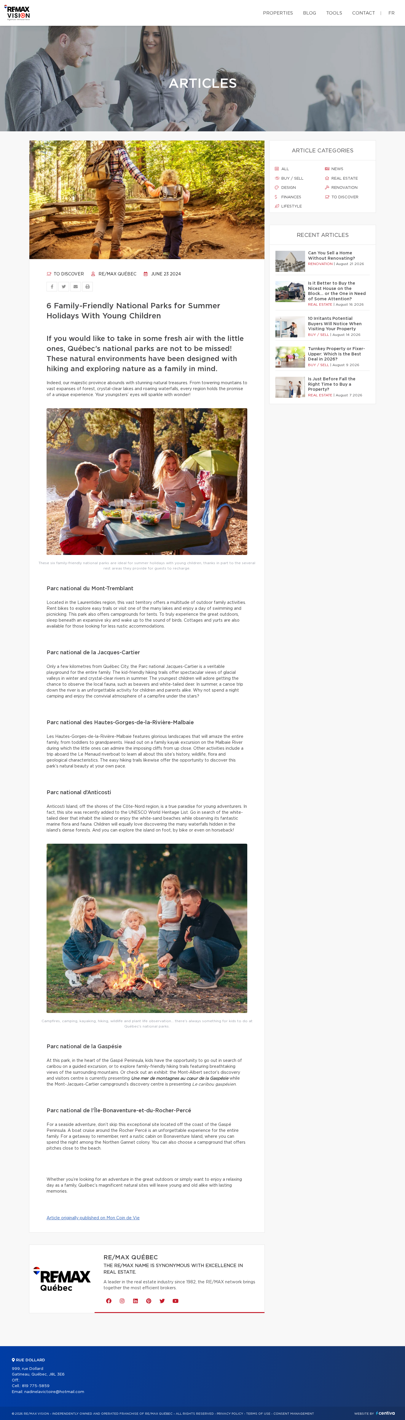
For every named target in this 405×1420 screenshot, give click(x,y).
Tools (334, 13)
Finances (290, 197)
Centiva (385, 1413)
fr (391, 13)
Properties (278, 13)
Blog (309, 13)
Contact (363, 13)
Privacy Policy (230, 1413)
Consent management (293, 1413)
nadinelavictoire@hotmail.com (54, 1392)
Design (288, 188)
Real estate (344, 179)
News (336, 169)
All (284, 169)
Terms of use (258, 1413)
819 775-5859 (36, 1386)
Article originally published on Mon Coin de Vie (93, 1218)
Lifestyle (291, 206)
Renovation (344, 188)
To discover (68, 274)
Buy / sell (292, 179)
